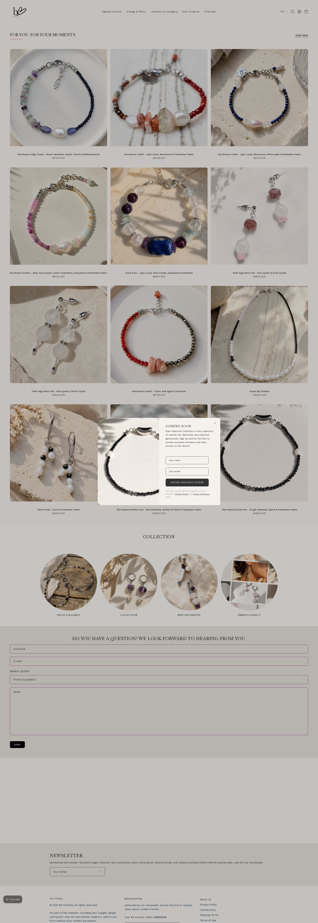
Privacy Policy (181, 494)
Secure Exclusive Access (187, 482)
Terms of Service (201, 494)
